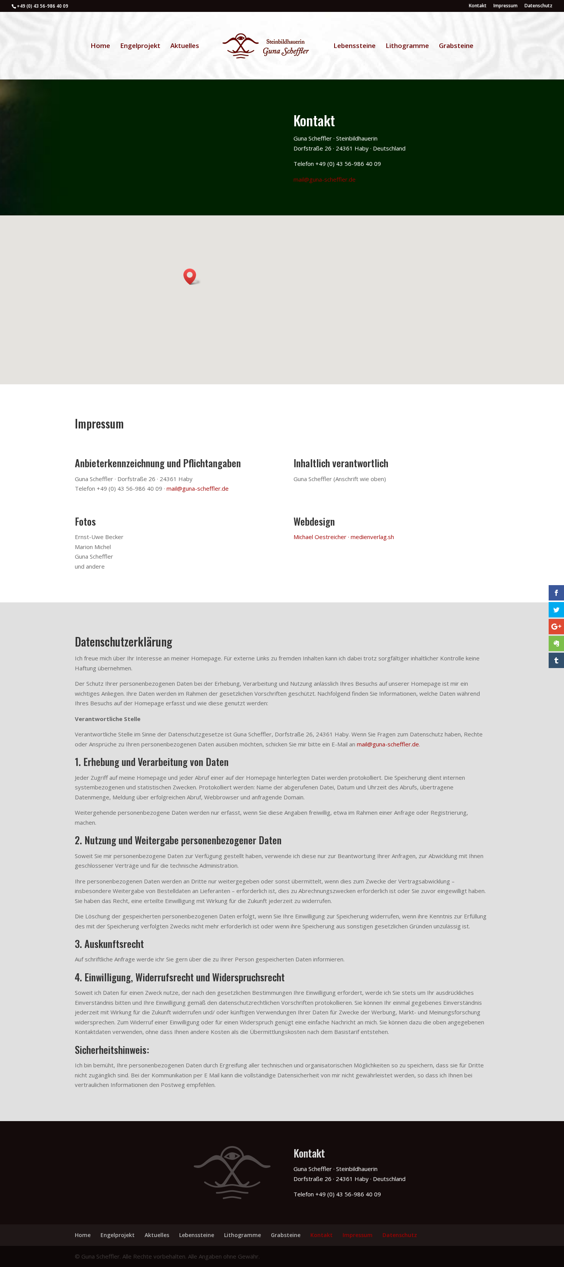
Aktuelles (184, 46)
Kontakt (477, 6)
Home (100, 46)
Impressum (505, 6)
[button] (192, 276)
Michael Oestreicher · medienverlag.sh (344, 537)
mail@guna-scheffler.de (325, 179)
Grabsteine (456, 46)
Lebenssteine (354, 46)
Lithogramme (407, 46)
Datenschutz (538, 6)
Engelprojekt (140, 46)
